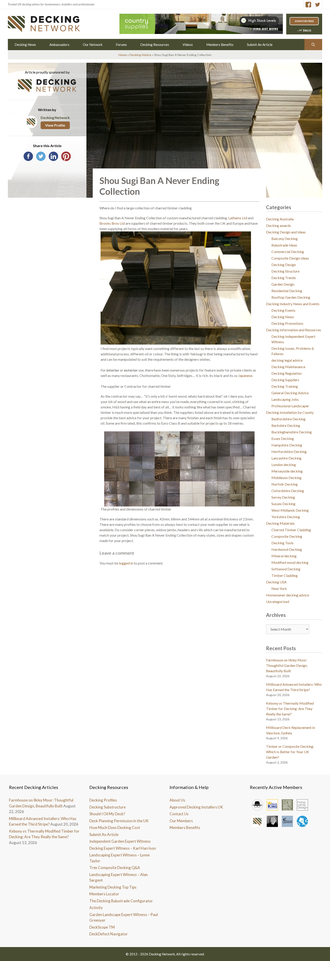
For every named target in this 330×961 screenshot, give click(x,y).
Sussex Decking (283, 504)
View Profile (55, 125)
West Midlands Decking (290, 510)
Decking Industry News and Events (292, 304)
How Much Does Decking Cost (114, 827)
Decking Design (283, 264)
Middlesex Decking (286, 477)
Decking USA (276, 582)
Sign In (307, 30)
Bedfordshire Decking (288, 419)
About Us (177, 800)
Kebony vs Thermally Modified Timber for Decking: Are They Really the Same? (290, 708)
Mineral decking (284, 556)
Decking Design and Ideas (286, 232)
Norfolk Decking (284, 484)
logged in (126, 563)
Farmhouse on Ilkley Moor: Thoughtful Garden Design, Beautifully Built (287, 665)
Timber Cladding (284, 575)
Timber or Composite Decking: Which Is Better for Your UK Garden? (290, 751)
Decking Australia (280, 219)
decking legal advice (287, 360)
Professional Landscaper (290, 406)
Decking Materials (280, 523)
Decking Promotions (287, 323)
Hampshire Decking (286, 445)
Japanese (245, 375)
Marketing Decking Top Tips (112, 887)
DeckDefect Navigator (108, 934)
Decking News (25, 45)
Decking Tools (282, 543)
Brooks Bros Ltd (112, 223)
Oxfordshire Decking (287, 490)
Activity (96, 907)
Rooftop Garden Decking (290, 297)
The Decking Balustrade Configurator (121, 900)
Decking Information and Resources (293, 330)
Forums (121, 45)
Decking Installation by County (290, 412)
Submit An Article (260, 45)
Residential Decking (286, 291)
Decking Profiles (103, 800)
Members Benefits (219, 45)
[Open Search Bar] (313, 44)
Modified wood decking (289, 562)
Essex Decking (282, 438)
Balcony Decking (284, 238)
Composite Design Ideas (290, 258)
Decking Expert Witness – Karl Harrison (122, 848)
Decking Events (283, 310)
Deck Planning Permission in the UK (119, 820)
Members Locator (104, 894)
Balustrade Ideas (284, 245)
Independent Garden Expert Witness (120, 841)
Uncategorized (277, 601)
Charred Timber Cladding (291, 530)
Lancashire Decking (286, 458)
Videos (188, 45)
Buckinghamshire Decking (291, 432)
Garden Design (282, 284)
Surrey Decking (283, 497)
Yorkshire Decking (285, 517)
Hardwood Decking (286, 549)
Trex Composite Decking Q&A (114, 867)
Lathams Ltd (237, 218)
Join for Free (304, 21)
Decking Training (284, 386)
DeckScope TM (102, 927)
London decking (283, 464)
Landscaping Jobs (285, 399)
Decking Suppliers (285, 380)
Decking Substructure (107, 807)
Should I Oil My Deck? (107, 813)
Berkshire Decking (285, 425)
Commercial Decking (287, 251)
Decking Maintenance (288, 367)
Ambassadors (59, 45)
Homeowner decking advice (287, 595)
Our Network (92, 45)
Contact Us (179, 813)
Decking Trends (283, 278)
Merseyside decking (287, 471)
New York (279, 588)
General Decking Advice (290, 393)
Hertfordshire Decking (289, 451)
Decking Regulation (286, 373)
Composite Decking (286, 536)
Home (123, 55)
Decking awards (278, 225)
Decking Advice (140, 55)
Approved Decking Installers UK (196, 807)
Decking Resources (154, 45)
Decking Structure (285, 271)
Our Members (181, 820)
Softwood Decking (285, 569)
